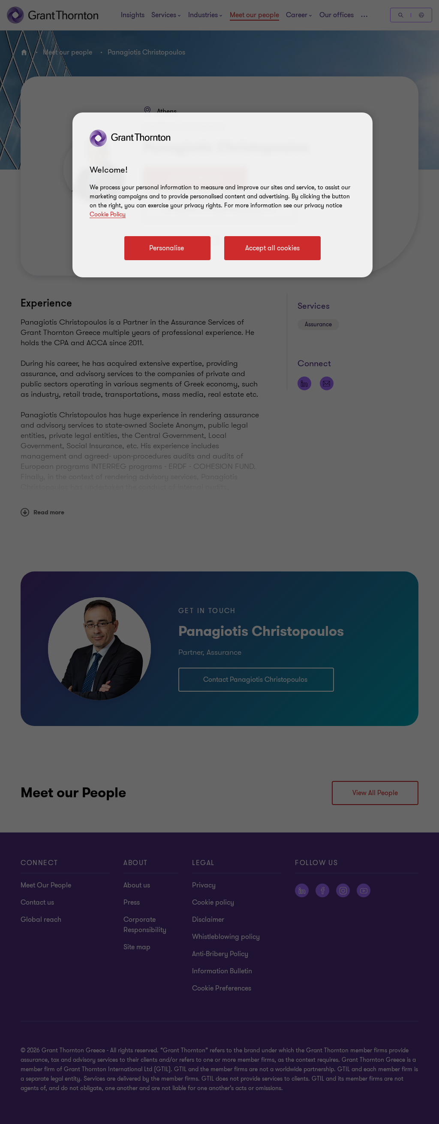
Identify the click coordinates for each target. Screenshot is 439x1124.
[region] (222, 194)
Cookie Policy (108, 214)
